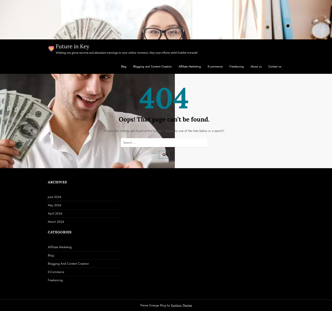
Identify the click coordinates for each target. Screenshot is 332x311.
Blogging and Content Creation (152, 66)
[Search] (164, 155)
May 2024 (54, 205)
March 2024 (56, 222)
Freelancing (236, 66)
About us (256, 66)
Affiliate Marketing (189, 66)
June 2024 (54, 197)
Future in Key (72, 46)
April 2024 (55, 213)
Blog (123, 66)
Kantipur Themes (181, 305)
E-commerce (215, 66)
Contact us (274, 66)
